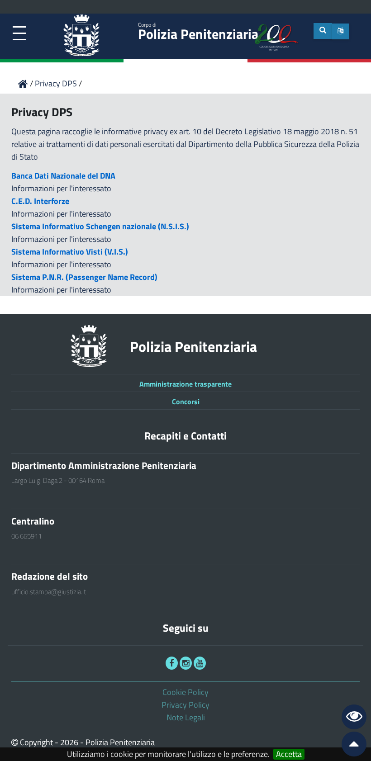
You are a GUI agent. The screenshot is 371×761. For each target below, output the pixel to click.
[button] (340, 31)
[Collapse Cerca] (323, 31)
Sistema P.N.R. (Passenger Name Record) (84, 277)
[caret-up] (350, 746)
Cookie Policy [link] (185, 692)
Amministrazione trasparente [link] (185, 383)
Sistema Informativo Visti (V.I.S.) (69, 252)
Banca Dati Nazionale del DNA (63, 176)
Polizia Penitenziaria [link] (198, 32)
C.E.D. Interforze (40, 201)
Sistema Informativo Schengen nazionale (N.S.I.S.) (100, 226)
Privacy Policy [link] (185, 705)
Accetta (289, 754)
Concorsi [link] (186, 401)
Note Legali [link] (185, 717)
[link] (19, 34)
